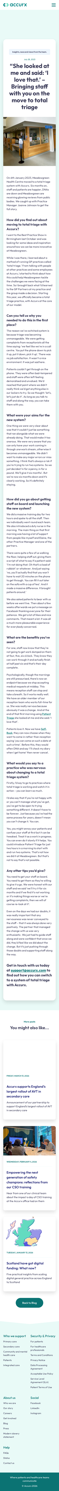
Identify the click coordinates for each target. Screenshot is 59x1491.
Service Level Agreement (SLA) (39, 1380)
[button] (54, 5)
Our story (8, 1408)
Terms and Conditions (41, 1355)
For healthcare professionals (38, 1348)
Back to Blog (29, 1302)
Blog (5, 1423)
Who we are (9, 1403)
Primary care (10, 1341)
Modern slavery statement (11, 1435)
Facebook (35, 1403)
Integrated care (11, 1365)
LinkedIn (34, 1408)
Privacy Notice (37, 1360)
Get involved (9, 1418)
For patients (36, 1341)
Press (6, 1428)
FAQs (6, 1452)
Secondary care (11, 1346)
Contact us (8, 1463)
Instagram (35, 1413)
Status (6, 1458)
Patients (7, 1360)
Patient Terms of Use (41, 1387)
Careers (7, 1413)
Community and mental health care (15, 1353)
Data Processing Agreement (38, 1367)
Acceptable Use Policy (41, 1373)
